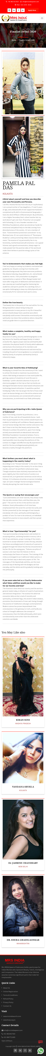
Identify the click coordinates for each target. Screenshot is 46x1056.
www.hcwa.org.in (9, 1020)
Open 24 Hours (7, 1041)
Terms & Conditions (10, 995)
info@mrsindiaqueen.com (30, 2)
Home (14, 40)
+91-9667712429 (9, 1037)
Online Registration (10, 991)
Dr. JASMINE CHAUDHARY (23, 862)
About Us (6, 988)
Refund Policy (8, 999)
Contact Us (7, 1006)
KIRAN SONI (23, 719)
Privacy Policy (8, 1002)
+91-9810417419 (9, 1034)
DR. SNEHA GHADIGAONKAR (23, 939)
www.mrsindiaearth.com (12, 1016)
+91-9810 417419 (13, 2)
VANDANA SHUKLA (23, 786)
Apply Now (32, 10)
